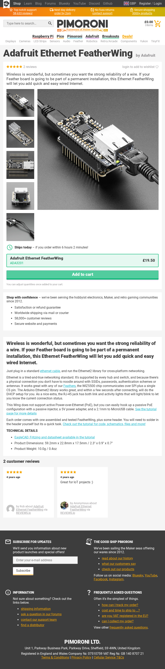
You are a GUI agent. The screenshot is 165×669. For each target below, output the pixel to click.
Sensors (55, 41)
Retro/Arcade (109, 41)
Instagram (116, 579)
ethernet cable (50, 371)
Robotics (91, 41)
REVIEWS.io (23, 512)
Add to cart (82, 274)
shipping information (36, 609)
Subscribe (23, 571)
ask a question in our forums (41, 614)
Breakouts (110, 36)
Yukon (144, 41)
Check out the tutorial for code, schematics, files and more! (104, 424)
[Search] (50, 23)
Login (158, 3)
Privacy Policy (81, 657)
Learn (28, 3)
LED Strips (40, 41)
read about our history (117, 558)
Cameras (24, 41)
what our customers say (119, 564)
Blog (38, 3)
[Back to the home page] (82, 26)
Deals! (127, 36)
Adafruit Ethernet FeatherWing (30, 508)
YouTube (79, 3)
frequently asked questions (128, 627)
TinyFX (155, 41)
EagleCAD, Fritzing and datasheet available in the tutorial (54, 437)
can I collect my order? (118, 621)
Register (145, 3)
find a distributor (32, 625)
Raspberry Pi (43, 36)
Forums (50, 3)
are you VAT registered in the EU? (125, 616)
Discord (94, 3)
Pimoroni (74, 36)
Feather (78, 41)
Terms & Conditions (55, 657)
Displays (10, 41)
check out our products (118, 569)
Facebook (101, 579)
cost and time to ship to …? (121, 610)
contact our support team (39, 620)
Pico (60, 36)
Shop (17, 3)
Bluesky (64, 3)
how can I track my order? (120, 605)
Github (107, 3)
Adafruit (92, 36)
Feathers (69, 386)
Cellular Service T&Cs (109, 657)
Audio (66, 41)
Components (129, 41)
